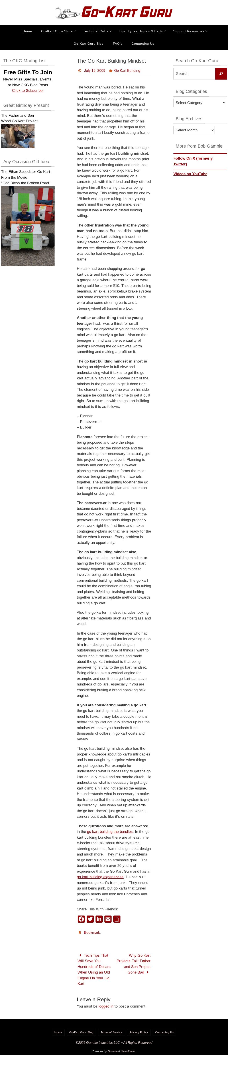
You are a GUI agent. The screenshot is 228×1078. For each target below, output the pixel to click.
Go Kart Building (127, 70)
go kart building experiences (100, 876)
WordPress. (128, 1048)
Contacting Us (164, 1030)
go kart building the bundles (110, 830)
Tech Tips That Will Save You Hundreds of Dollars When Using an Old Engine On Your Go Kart (94, 967)
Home (58, 1030)
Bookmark (92, 931)
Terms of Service (111, 1030)
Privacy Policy (139, 1030)
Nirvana (113, 1048)
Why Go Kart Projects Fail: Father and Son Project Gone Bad (134, 961)
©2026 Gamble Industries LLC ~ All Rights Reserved (114, 1040)
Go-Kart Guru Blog (81, 1030)
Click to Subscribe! (28, 90)
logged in (105, 1004)
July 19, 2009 (94, 70)
